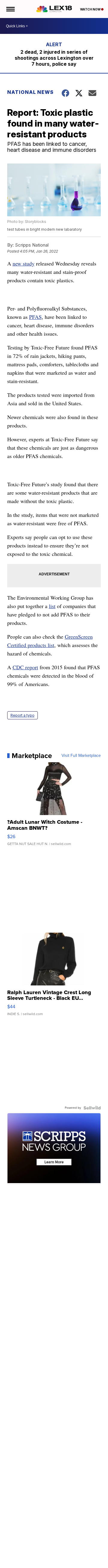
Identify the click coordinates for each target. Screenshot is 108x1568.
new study (23, 263)
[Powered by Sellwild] (92, 1108)
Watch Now (90, 9)
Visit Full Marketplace (81, 756)
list (52, 606)
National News (30, 92)
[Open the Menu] (10, 8)
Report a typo (22, 715)
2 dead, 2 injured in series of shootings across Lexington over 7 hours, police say (54, 58)
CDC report (25, 667)
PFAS (35, 316)
